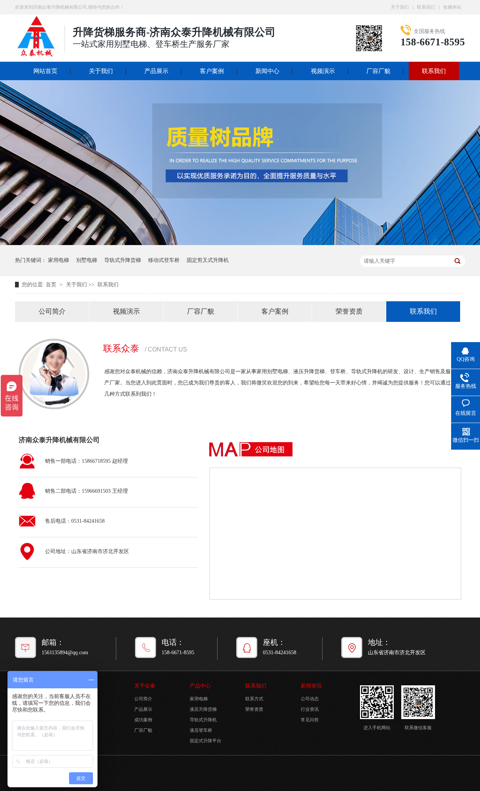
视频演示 (323, 71)
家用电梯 (58, 260)
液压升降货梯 (203, 709)
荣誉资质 (349, 311)
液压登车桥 (201, 730)
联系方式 (254, 698)
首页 (52, 284)
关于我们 (400, 7)
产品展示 (156, 71)
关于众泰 (144, 686)
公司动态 (310, 698)
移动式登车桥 (164, 260)
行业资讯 (310, 709)
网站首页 (45, 71)
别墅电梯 (86, 260)
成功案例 (143, 719)
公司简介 (52, 311)
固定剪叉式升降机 (208, 260)
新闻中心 (267, 71)
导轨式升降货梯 (122, 260)
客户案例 (212, 71)
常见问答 (310, 719)
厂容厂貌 (378, 71)
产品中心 (200, 686)
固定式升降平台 (205, 740)
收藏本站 (452, 7)
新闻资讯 (311, 686)
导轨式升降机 (203, 719)
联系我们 (426, 7)
